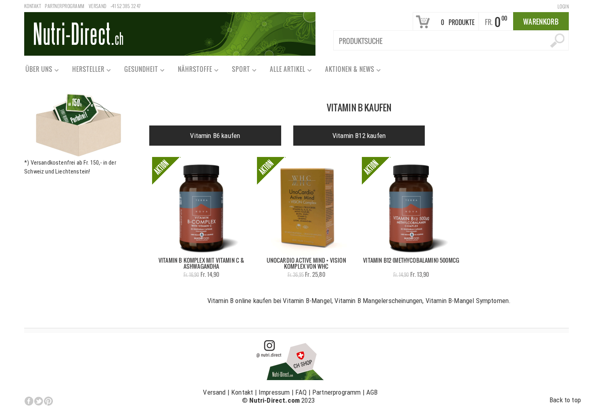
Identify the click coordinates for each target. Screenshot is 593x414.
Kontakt (32, 5)
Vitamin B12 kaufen (359, 136)
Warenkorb (541, 22)
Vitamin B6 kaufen (215, 136)
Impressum (274, 392)
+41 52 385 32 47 (126, 5)
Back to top (565, 400)
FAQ (301, 392)
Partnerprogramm (64, 5)
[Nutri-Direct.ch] (169, 33)
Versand (97, 5)
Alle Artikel (284, 71)
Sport (237, 71)
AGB (372, 392)
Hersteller (84, 71)
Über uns (35, 71)
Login (563, 6)
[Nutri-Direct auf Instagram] (290, 359)
